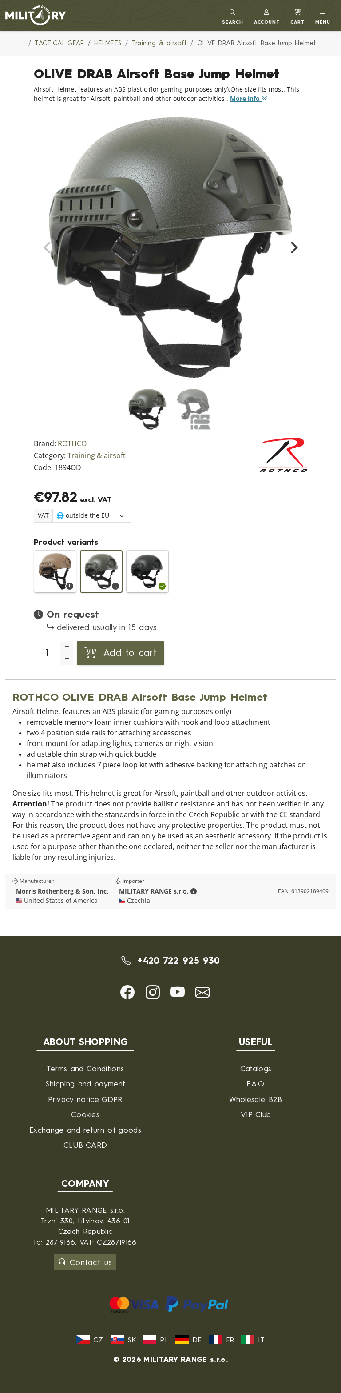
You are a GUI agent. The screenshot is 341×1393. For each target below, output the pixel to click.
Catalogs (256, 1068)
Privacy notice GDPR (85, 1099)
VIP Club (256, 1114)
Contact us (91, 1262)
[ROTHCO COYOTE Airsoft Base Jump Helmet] (55, 571)
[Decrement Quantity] (66, 659)
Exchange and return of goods (85, 1129)
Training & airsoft (96, 455)
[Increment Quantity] (66, 647)
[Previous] (48, 247)
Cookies (85, 1114)
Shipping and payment (85, 1083)
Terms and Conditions (85, 1068)
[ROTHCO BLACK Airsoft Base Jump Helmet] (147, 571)
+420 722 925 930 (177, 960)
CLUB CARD (85, 1145)
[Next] (293, 247)
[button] (267, 15)
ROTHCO (72, 443)
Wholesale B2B (255, 1099)
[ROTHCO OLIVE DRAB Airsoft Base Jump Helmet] (101, 571)
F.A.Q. (256, 1083)
